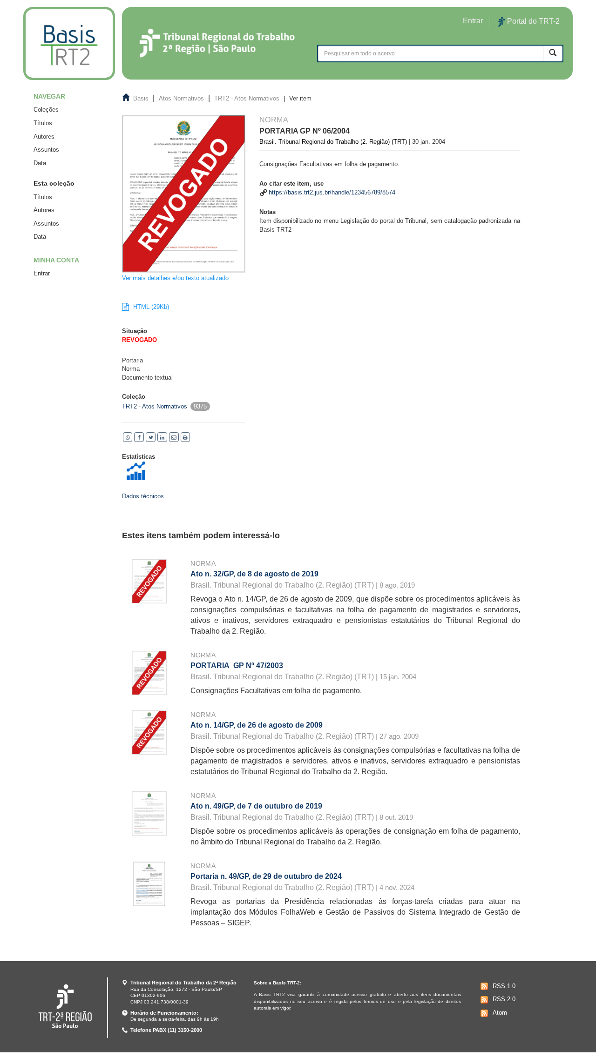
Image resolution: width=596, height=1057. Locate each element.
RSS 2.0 (504, 999)
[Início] (69, 43)
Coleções (46, 109)
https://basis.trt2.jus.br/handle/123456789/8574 (332, 192)
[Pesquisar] (552, 53)
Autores (44, 136)
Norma (203, 563)
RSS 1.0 (504, 986)
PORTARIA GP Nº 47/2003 (236, 665)
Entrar (42, 273)
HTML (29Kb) (150, 306)
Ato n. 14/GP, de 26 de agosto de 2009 (256, 725)
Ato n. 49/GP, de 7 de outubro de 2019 (256, 806)
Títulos (43, 123)
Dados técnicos (143, 496)
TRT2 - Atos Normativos (246, 98)
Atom (500, 1012)
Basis (141, 98)
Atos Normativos (181, 98)
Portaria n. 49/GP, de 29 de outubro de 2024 (266, 876)
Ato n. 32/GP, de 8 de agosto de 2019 (254, 574)
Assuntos (46, 149)
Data (40, 163)
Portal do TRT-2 (532, 21)
